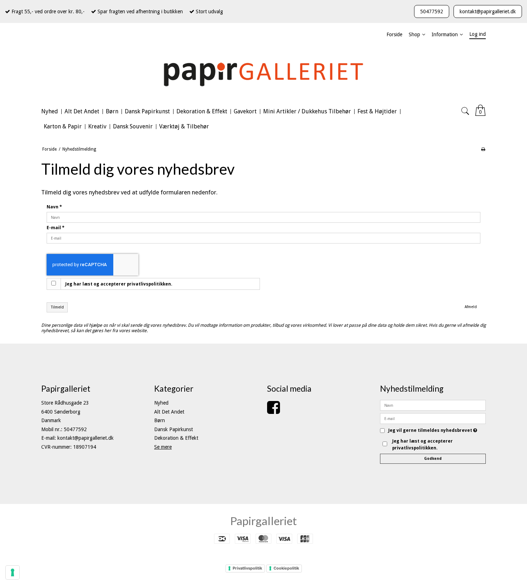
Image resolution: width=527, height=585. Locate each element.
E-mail (56, 227)
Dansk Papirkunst (173, 429)
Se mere (163, 447)
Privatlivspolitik (247, 568)
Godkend (433, 458)
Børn (159, 420)
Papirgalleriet (263, 521)
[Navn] (433, 405)
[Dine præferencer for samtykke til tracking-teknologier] (12, 572)
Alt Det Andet (169, 412)
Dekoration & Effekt (176, 438)
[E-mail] (433, 418)
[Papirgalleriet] (263, 73)
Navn (54, 206)
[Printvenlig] (483, 149)
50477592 (431, 11)
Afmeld (471, 307)
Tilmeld (57, 307)
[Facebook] (273, 411)
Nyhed (161, 403)
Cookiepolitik (286, 568)
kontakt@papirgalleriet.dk (488, 11)
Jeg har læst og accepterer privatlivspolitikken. (118, 284)
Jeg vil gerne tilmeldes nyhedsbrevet (432, 430)
